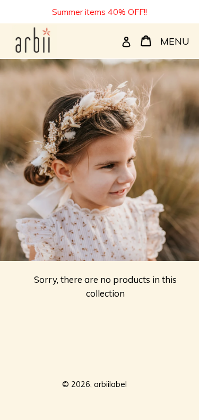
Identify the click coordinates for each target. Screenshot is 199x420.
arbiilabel (110, 384)
